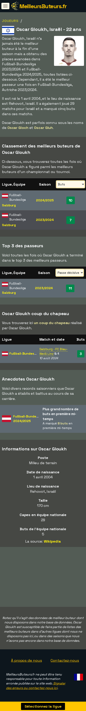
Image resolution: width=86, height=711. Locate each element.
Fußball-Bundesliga (24, 353)
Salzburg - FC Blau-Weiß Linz (53, 351)
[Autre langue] (78, 676)
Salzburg (9, 205)
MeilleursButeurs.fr (43, 6)
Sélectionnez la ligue (43, 706)
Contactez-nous (65, 660)
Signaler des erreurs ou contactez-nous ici (35, 685)
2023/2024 (45, 220)
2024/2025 (45, 200)
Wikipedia (52, 541)
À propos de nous (26, 660)
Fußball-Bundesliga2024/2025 (28, 418)
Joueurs (10, 21)
